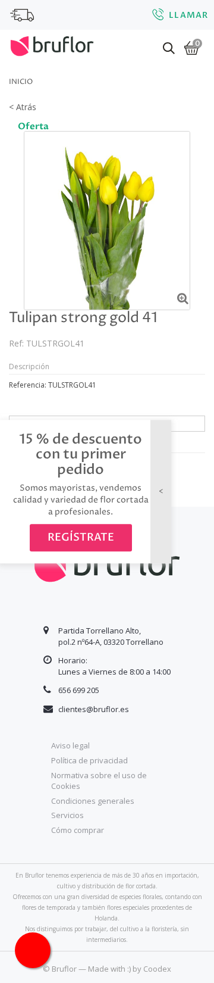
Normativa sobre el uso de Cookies (99, 781)
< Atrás (22, 107)
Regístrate (81, 537)
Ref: (16, 343)
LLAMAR (188, 15)
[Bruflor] (52, 45)
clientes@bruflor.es (93, 709)
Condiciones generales (92, 800)
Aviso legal (70, 745)
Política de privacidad (89, 760)
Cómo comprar (77, 830)
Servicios (67, 815)
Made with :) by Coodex (129, 968)
